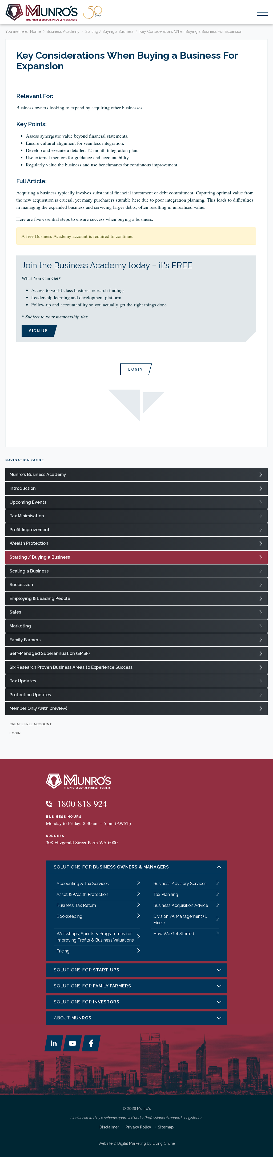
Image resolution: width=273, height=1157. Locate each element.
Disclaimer (109, 1127)
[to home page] (54, 12)
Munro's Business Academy (38, 474)
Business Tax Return (76, 905)
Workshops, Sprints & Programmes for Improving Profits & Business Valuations (95, 937)
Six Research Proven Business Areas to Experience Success (71, 667)
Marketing (20, 625)
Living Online (163, 1143)
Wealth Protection (29, 543)
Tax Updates (23, 680)
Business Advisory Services (180, 883)
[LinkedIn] (54, 1043)
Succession (21, 584)
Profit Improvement (30, 529)
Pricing (63, 951)
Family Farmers (25, 639)
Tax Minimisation (27, 515)
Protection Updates (30, 694)
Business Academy (63, 31)
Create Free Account (31, 724)
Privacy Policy (138, 1127)
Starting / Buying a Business (109, 31)
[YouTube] (73, 1043)
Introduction (23, 488)
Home (35, 31)
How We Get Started (173, 933)
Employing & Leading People (40, 598)
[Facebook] (91, 1043)
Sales (15, 612)
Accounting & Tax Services (83, 883)
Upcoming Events (28, 502)
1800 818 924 (81, 803)
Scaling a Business (29, 571)
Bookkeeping (69, 916)
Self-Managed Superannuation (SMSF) (50, 653)
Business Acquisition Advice (180, 905)
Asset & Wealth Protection (82, 894)
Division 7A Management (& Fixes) (180, 919)
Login (135, 369)
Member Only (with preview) (38, 708)
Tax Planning (165, 894)
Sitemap (166, 1127)
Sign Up (38, 331)
